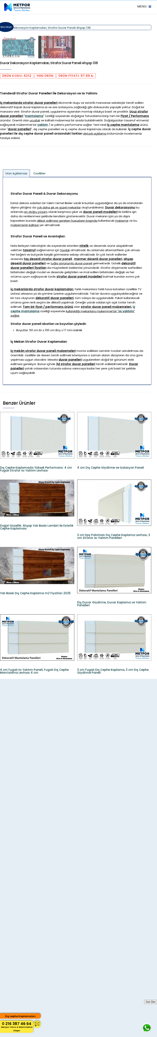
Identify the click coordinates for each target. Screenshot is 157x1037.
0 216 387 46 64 (16, 1026)
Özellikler (39, 173)
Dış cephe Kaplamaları (20, 1016)
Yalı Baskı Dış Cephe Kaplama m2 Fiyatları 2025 (35, 593)
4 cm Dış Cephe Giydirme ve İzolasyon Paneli (110, 468)
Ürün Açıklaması (16, 173)
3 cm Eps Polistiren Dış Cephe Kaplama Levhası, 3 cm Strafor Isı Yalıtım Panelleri (113, 536)
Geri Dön (150, 1001)
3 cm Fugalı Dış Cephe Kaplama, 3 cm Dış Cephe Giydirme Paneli (113, 671)
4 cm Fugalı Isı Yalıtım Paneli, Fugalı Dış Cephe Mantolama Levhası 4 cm (34, 671)
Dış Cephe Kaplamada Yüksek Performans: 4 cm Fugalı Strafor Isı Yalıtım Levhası (36, 469)
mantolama (34, 116)
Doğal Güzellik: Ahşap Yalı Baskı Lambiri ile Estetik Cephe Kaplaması (36, 527)
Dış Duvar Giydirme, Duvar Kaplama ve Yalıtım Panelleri (111, 603)
